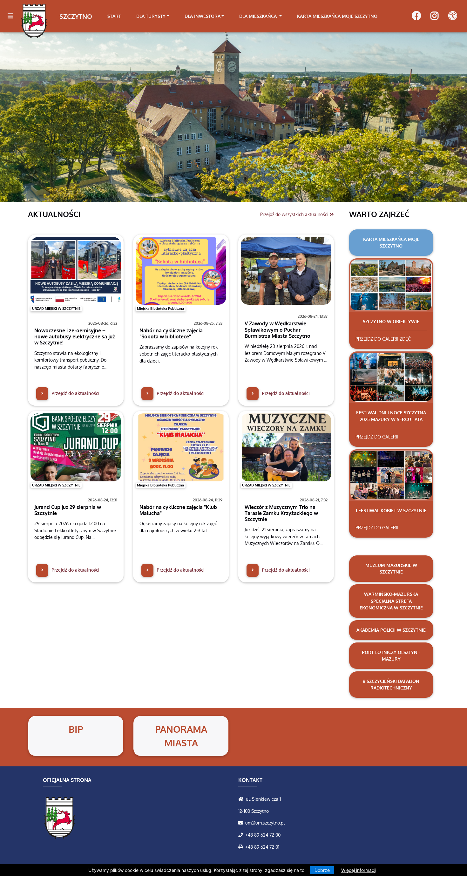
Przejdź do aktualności (74, 393)
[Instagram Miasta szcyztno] (434, 16)
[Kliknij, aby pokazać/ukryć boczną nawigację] (13, 16)
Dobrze (322, 870)
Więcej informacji (358, 870)
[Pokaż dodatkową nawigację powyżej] (452, 16)
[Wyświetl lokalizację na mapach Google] (242, 799)
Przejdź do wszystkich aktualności (295, 214)
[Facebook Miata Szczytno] (416, 16)
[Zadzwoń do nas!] (241, 835)
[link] (152, 16)
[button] (35, 117)
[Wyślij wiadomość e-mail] (241, 822)
